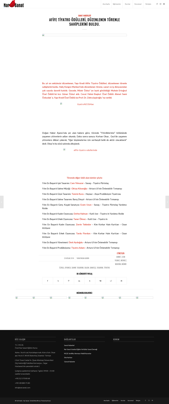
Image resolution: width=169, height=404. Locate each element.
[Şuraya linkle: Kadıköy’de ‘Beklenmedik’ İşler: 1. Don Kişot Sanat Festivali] (110, 299)
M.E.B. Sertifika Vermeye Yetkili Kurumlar (77, 353)
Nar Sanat (26, 400)
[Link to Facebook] (157, 4)
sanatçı (93, 267)
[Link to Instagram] (160, 4)
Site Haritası (68, 357)
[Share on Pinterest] (69, 280)
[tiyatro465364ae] (84, 56)
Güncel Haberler (69, 362)
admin (87, 258)
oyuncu (68, 267)
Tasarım (100, 267)
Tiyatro (107, 267)
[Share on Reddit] (111, 280)
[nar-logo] (15, 4)
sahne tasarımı (78, 267)
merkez (123, 260)
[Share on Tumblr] (90, 280)
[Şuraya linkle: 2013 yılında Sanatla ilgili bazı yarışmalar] (75, 306)
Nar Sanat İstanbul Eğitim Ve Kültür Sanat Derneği (80, 349)
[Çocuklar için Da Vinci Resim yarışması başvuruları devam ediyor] (167, 202)
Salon (86, 267)
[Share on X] (58, 280)
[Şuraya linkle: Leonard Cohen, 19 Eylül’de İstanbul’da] (92, 302)
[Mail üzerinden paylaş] (121, 280)
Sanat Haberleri (84, 15)
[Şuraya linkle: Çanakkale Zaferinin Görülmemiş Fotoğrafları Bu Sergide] (24, 300)
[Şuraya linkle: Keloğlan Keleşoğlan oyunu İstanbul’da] (58, 304)
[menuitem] (106, 4)
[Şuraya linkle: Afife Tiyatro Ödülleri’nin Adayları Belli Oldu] (144, 304)
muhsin (118, 264)
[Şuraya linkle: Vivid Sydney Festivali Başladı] (41, 301)
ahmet (118, 256)
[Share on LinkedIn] (79, 280)
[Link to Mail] (164, 4)
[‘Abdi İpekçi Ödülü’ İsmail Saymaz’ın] (2, 202)
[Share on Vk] (100, 280)
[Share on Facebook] (47, 280)
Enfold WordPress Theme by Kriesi (40, 400)
